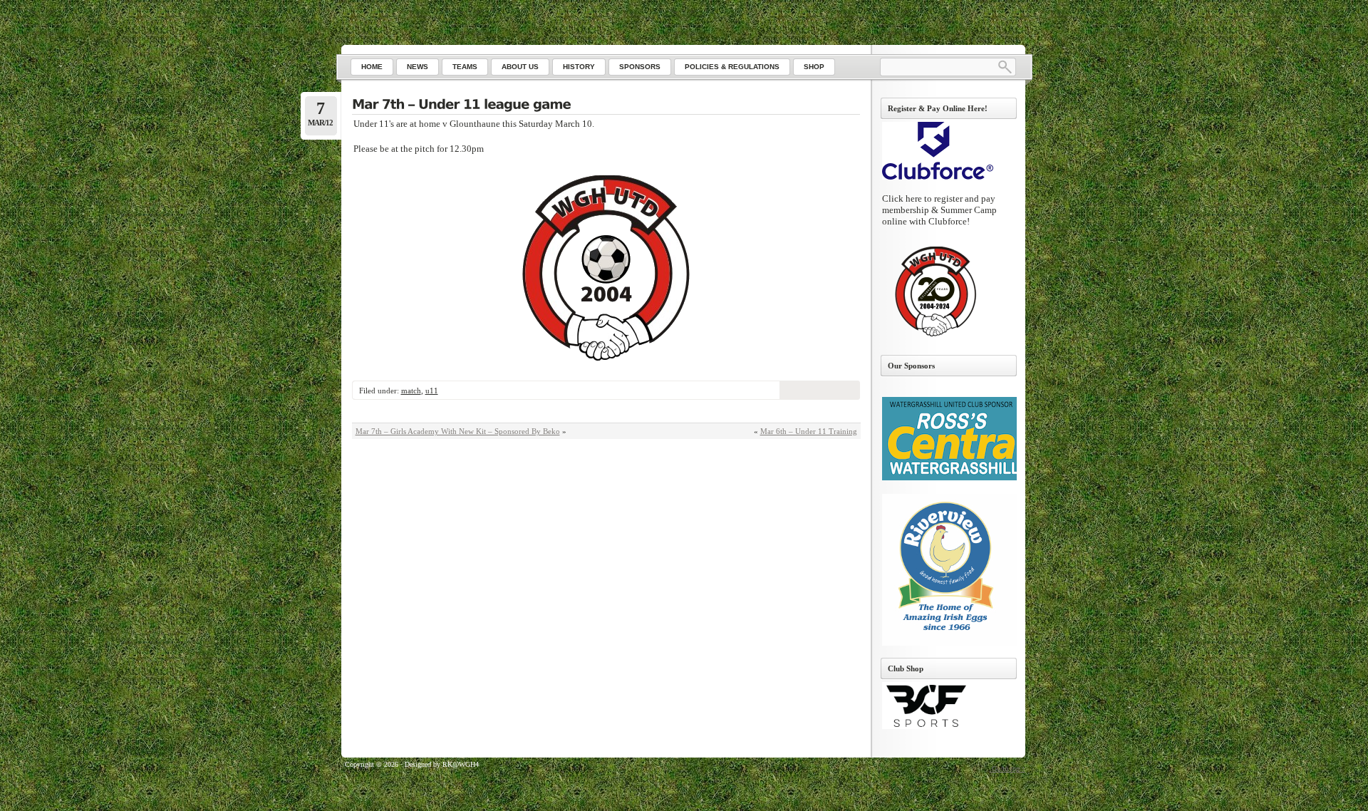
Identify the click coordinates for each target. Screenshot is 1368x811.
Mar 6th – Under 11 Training (808, 431)
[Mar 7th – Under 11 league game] (606, 105)
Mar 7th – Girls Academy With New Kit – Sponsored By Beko (458, 431)
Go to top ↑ (1008, 769)
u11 (431, 390)
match (411, 390)
